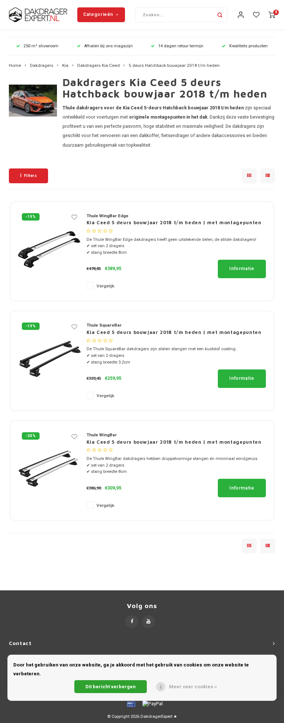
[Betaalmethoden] (131, 703)
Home (15, 66)
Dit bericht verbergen (110, 686)
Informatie (241, 268)
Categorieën (98, 14)
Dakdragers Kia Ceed (98, 66)
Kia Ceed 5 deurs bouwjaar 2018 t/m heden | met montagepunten (174, 222)
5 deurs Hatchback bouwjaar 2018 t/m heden (174, 66)
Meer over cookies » (193, 686)
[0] (271, 14)
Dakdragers (41, 66)
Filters (30, 176)
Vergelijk (105, 286)
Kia (65, 66)
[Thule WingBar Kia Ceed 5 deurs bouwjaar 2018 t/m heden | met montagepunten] (49, 470)
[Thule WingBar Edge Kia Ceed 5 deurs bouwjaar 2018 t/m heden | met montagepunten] (49, 250)
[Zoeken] (220, 14)
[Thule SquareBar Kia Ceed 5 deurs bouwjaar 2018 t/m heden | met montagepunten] (49, 360)
